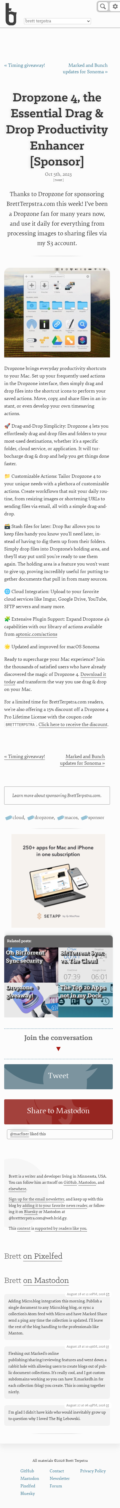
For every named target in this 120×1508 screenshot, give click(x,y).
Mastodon (87, 1182)
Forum (56, 1486)
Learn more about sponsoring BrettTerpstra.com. (57, 795)
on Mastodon (46, 1280)
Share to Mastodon (58, 1111)
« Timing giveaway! (24, 65)
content (23, 1228)
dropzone (44, 817)
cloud (18, 817)
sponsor (96, 817)
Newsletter (60, 1478)
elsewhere (17, 1189)
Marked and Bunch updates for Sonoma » (82, 760)
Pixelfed (27, 1486)
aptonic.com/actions (36, 634)
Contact (57, 1471)
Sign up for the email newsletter (36, 1199)
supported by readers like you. (61, 1228)
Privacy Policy (93, 1471)
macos (71, 817)
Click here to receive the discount (73, 724)
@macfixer (19, 1134)
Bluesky (31, 1211)
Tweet (58, 180)
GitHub (70, 1182)
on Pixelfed (43, 1256)
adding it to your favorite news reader (54, 1205)
